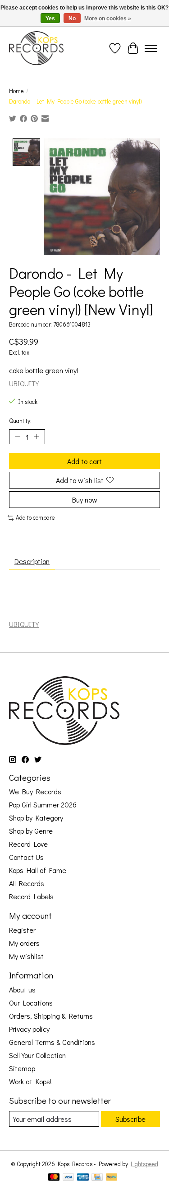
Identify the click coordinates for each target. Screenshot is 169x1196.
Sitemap (22, 1068)
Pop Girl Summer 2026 (43, 804)
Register (22, 930)
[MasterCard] (54, 1177)
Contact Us (26, 857)
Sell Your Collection (37, 1055)
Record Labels (31, 896)
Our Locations (31, 1002)
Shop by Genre (31, 830)
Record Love (28, 844)
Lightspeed (144, 1164)
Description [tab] (32, 561)
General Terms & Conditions (52, 1042)
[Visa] (68, 1177)
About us (22, 989)
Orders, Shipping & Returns (51, 1015)
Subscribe (130, 1119)
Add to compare (35, 517)
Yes (50, 18)
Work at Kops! (30, 1081)
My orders (24, 943)
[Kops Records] (36, 48)
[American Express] (83, 1177)
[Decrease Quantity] (17, 436)
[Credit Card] (97, 1177)
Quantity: (20, 421)
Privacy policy (29, 1029)
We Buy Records (35, 791)
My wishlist (26, 956)
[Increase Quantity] (36, 436)
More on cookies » (107, 18)
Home (16, 91)
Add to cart (84, 461)
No (72, 18)
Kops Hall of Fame (37, 870)
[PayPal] (112, 1177)
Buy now (84, 499)
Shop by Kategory (36, 817)
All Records (26, 883)
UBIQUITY (24, 383)
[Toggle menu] (151, 48)
